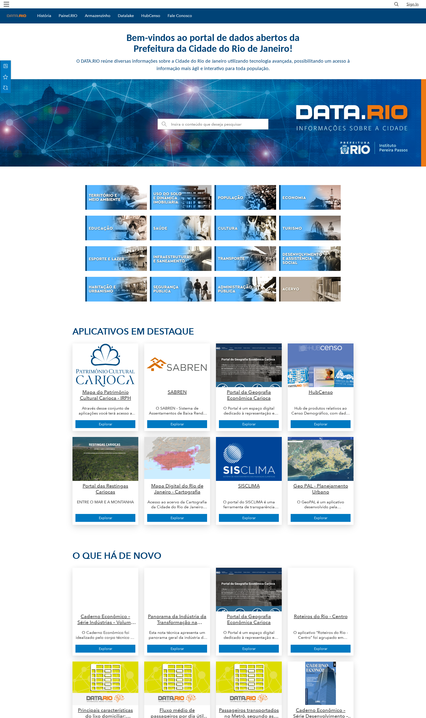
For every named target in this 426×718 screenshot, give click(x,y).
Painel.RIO (68, 15)
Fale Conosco (180, 15)
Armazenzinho (97, 15)
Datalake (126, 15)
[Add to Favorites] (5, 76)
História (44, 15)
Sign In (413, 4)
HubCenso (150, 15)
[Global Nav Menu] (6, 4)
